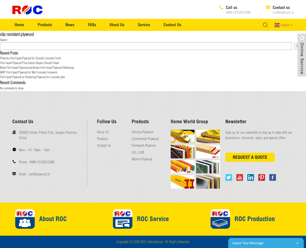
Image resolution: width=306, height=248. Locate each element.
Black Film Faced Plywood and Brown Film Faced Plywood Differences (37, 68)
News (69, 24)
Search (3, 40)
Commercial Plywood (145, 139)
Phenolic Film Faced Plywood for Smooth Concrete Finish (30, 58)
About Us (117, 24)
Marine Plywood (142, 159)
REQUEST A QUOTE (250, 157)
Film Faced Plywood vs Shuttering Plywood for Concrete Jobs (32, 77)
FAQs (92, 24)
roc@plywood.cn (283, 13)
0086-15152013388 (238, 13)
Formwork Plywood (144, 145)
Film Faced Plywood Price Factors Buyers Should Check (29, 63)
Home (19, 24)
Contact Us (172, 24)
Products (45, 24)
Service (144, 24)
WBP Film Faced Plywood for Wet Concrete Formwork (28, 72)
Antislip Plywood (142, 132)
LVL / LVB (138, 152)
